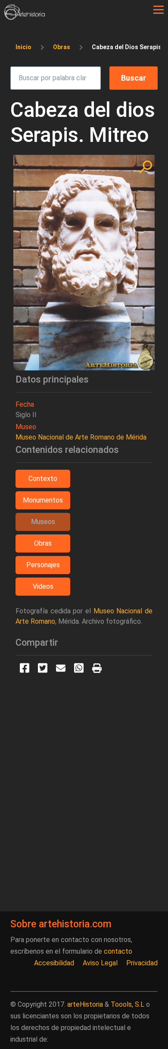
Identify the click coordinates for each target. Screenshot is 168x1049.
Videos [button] (43, 586)
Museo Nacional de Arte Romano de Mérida (81, 437)
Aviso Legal (100, 963)
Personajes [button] (43, 565)
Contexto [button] (42, 478)
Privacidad (142, 963)
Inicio (23, 47)
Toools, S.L (127, 1004)
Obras (61, 47)
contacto (118, 951)
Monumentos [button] (43, 500)
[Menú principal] (158, 10)
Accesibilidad (54, 963)
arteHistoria (85, 1004)
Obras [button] (43, 543)
